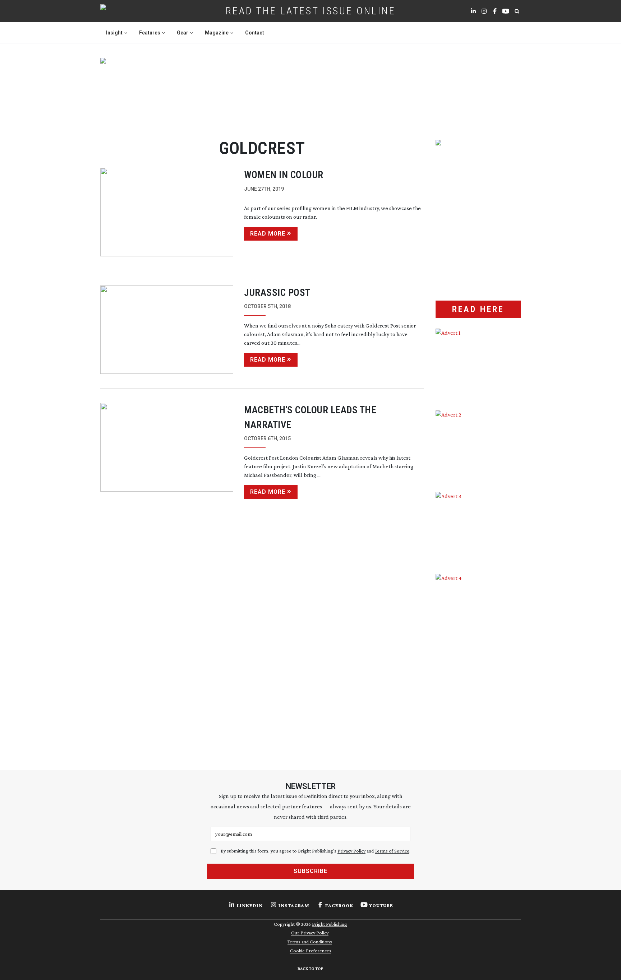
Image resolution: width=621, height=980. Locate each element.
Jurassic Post (277, 292)
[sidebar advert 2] (478, 446)
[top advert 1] (310, 90)
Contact (254, 33)
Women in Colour (283, 175)
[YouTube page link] (505, 11)
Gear (182, 33)
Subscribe (310, 871)
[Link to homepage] (126, 11)
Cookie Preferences (310, 950)
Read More (267, 233)
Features (149, 33)
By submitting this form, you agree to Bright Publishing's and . (315, 851)
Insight (114, 33)
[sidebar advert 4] (478, 659)
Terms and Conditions (310, 941)
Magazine (217, 33)
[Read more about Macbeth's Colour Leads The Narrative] (166, 451)
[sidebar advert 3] (478, 527)
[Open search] (517, 11)
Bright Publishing (329, 924)
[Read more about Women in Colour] (166, 212)
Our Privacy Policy (309, 932)
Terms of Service (392, 851)
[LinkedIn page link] (473, 11)
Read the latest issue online (311, 11)
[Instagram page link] (484, 11)
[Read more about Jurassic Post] (166, 329)
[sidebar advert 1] (478, 364)
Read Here (478, 309)
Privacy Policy (351, 851)
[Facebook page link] (494, 11)
